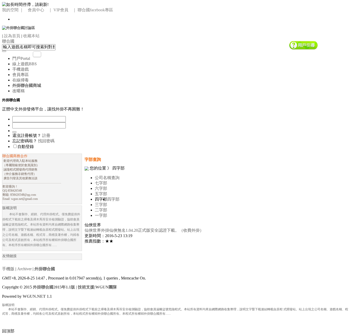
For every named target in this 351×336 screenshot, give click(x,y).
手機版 (8, 269)
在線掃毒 (20, 80)
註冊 (46, 135)
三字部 (101, 204)
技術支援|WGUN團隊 (97, 287)
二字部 (101, 210)
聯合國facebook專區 (95, 10)
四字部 (113, 199)
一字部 (101, 215)
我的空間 (10, 10)
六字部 (101, 188)
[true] (4, 51)
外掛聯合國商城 (26, 85)
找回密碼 (46, 141)
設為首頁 (12, 36)
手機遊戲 (20, 69)
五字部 (101, 194)
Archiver (24, 269)
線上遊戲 (24, 64)
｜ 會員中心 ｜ (36, 10)
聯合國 (8, 41)
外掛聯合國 (44, 269)
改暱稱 (18, 91)
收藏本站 (31, 36)
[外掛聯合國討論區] (18, 28)
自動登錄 (25, 146)
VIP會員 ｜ (65, 10)
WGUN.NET (34, 296)
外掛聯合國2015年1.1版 (54, 287)
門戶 (21, 58)
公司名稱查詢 (107, 177)
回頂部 (8, 331)
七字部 (101, 183)
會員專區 (20, 74)
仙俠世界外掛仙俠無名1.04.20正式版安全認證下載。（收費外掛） (144, 230)
